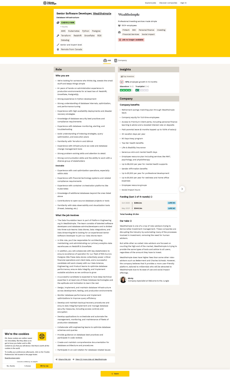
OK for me (44, 366)
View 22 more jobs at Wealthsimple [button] (91, 359)
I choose (27, 366)
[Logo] (49, 3)
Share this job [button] (64, 359)
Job (109, 60)
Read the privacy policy (12, 358)
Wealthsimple (102, 13)
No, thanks (11, 366)
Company (122, 60)
